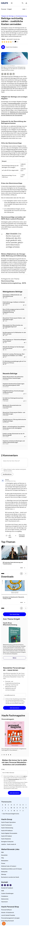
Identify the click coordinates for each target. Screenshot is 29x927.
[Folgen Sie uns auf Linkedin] (2, 885)
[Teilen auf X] (5, 74)
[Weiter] (25, 573)
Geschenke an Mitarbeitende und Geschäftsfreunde (12, 295)
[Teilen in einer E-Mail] (2, 74)
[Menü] (11, 3)
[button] (7, 474)
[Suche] (22, 3)
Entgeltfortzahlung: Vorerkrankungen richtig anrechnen (13, 391)
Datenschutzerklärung (13, 779)
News (3, 39)
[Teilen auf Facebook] (8, 74)
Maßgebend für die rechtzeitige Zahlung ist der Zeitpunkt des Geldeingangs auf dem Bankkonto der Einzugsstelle (14, 113)
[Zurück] (21, 573)
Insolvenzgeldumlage (14, 103)
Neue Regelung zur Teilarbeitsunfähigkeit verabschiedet (14, 340)
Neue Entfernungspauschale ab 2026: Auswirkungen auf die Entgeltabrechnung (13, 310)
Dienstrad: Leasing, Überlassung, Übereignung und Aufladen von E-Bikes (14, 354)
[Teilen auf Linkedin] (13, 74)
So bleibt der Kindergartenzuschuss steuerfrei (13, 398)
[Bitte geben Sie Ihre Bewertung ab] (11, 42)
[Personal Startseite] (5, 3)
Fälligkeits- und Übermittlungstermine (14, 86)
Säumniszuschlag (19, 151)
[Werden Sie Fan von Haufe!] (10, 885)
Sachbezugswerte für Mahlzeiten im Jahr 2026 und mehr (14, 333)
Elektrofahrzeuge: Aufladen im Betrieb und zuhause (14, 302)
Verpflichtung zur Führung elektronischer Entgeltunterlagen (14, 420)
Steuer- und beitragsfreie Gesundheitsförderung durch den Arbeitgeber (14, 427)
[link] (3, 9)
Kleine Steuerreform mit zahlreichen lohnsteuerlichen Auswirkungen (13, 377)
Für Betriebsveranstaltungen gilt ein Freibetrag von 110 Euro (14, 362)
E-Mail (3, 769)
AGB (24, 776)
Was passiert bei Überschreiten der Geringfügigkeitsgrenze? (13, 325)
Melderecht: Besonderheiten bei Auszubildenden (12, 406)
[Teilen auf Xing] (11, 74)
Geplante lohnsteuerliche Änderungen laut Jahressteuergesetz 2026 (13, 384)
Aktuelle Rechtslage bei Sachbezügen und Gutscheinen (13, 347)
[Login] (26, 3)
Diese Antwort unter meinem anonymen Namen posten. (15, 470)
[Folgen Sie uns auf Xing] (5, 885)
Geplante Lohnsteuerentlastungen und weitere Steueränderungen (14, 441)
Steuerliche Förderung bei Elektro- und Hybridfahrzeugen (14, 318)
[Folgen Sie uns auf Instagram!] (8, 885)
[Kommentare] (15, 41)
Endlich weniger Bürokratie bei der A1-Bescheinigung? (14, 434)
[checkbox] (2, 469)
